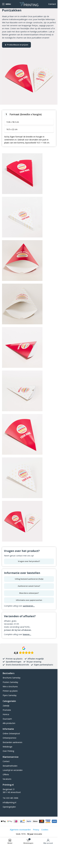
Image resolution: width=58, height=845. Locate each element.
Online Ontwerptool (11, 733)
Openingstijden (9, 806)
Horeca (6, 714)
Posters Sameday (10, 682)
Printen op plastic (10, 691)
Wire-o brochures (10, 686)
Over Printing (8, 751)
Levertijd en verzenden (13, 770)
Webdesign (7, 746)
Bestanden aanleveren (12, 742)
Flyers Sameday (9, 695)
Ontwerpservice (9, 738)
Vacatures (7, 779)
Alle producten (9, 723)
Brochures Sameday (11, 677)
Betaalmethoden (10, 765)
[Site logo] (29, 4)
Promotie (7, 710)
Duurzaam (7, 719)
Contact (52, 4)
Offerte (6, 774)
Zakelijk (6, 705)
